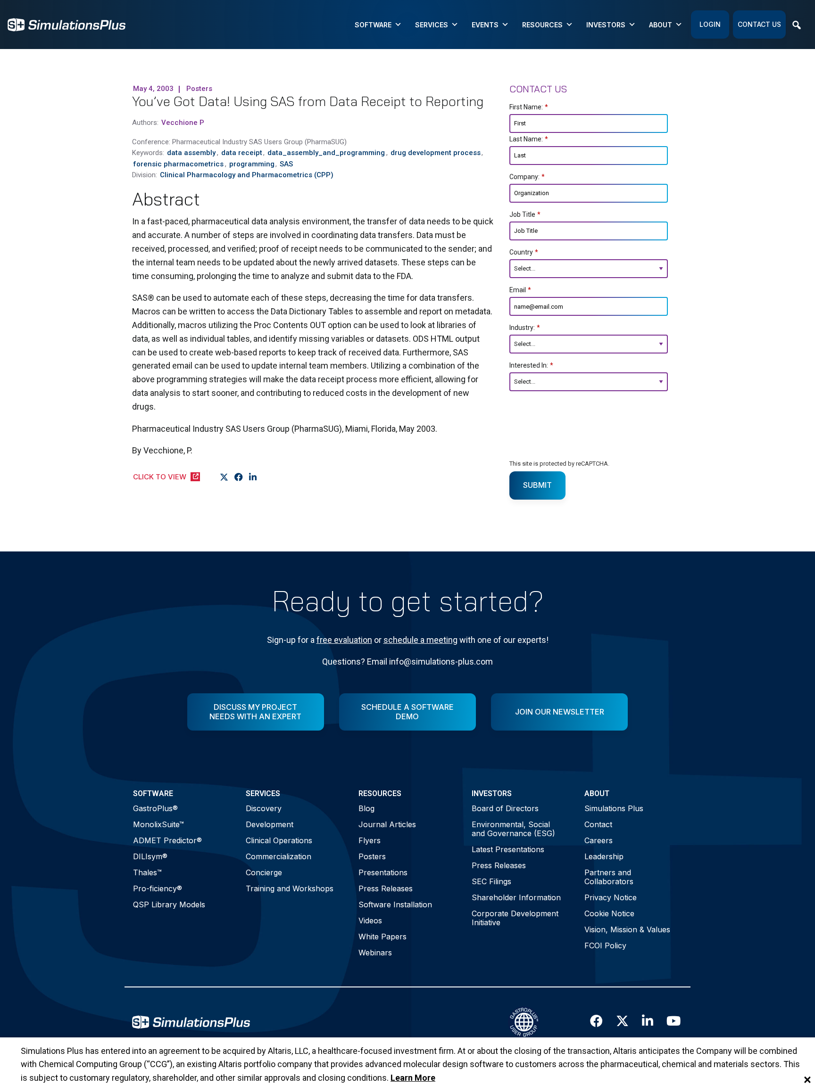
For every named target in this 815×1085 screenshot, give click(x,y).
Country (523, 252)
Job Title (525, 214)
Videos (370, 920)
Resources (542, 25)
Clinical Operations (279, 840)
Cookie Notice (609, 913)
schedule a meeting (420, 640)
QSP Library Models (169, 904)
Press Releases (385, 888)
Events (485, 25)
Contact (598, 824)
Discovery (264, 808)
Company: (527, 177)
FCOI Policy (605, 945)
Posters (372, 856)
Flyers (369, 840)
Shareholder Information (516, 897)
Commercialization (278, 856)
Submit (537, 485)
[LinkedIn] (253, 477)
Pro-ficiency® (157, 888)
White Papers (382, 936)
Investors (605, 25)
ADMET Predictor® (167, 840)
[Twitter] (224, 477)
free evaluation (344, 640)
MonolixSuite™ (158, 824)
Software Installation (395, 904)
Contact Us (759, 24)
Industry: (524, 327)
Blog (366, 808)
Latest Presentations (508, 849)
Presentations (383, 872)
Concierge (264, 872)
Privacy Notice (610, 897)
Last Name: (528, 139)
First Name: (528, 107)
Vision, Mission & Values (627, 929)
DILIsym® (150, 856)
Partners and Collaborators (608, 877)
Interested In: (531, 365)
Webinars (375, 952)
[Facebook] (239, 477)
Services (431, 25)
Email (520, 290)
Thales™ (147, 872)
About (660, 25)
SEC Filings (491, 881)
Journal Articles (387, 824)
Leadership (604, 856)
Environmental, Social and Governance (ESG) (513, 829)
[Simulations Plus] (66, 24)
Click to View (159, 476)
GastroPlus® (155, 808)
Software (373, 25)
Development (269, 824)
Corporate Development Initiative (515, 918)
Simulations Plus (613, 808)
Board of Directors (505, 808)
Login (710, 24)
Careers (598, 840)
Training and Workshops (289, 888)
